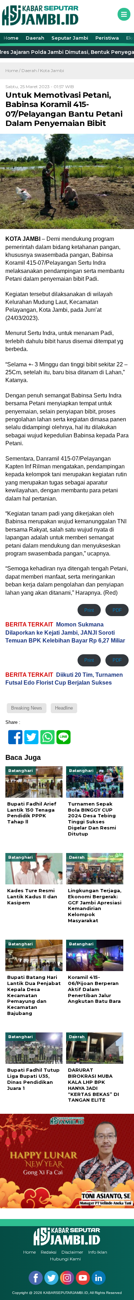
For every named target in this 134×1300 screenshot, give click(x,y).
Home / (13, 70)
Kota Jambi (52, 70)
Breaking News (26, 708)
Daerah (35, 38)
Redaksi (48, 1252)
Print (89, 610)
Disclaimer (72, 1252)
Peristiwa (107, 38)
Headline (64, 708)
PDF (117, 610)
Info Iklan (97, 1252)
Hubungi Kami (65, 1258)
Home (11, 38)
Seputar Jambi (69, 38)
